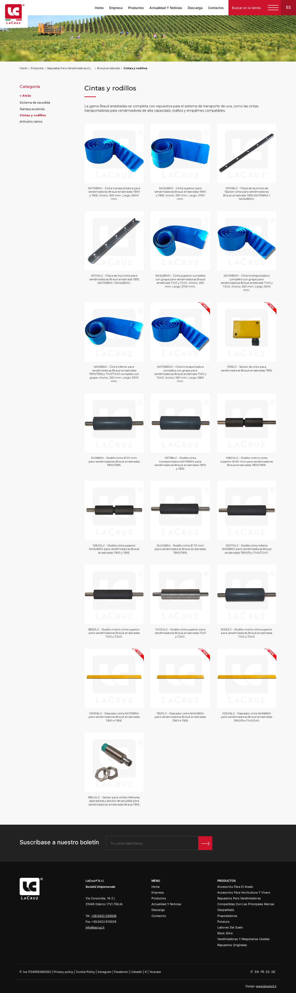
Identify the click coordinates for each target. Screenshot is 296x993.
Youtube (155, 972)
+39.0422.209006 (104, 916)
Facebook (121, 972)
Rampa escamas (32, 109)
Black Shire (225, 933)
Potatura (223, 921)
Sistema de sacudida (35, 103)
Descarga (195, 8)
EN (257, 972)
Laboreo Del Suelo (230, 927)
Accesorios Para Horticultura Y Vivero (243, 892)
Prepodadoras (227, 916)
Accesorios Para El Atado (235, 886)
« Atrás (25, 96)
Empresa (116, 8)
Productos (136, 8)
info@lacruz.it (95, 927)
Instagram (104, 972)
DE (273, 972)
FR (263, 972)
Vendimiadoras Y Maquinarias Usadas (243, 939)
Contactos (216, 8)
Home (99, 8)
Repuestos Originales (232, 945)
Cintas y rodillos (135, 68)
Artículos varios (31, 121)
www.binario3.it (266, 986)
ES (268, 972)
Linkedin (136, 972)
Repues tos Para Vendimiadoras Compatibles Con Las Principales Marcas (70, 68)
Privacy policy (63, 972)
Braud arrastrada (108, 68)
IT (252, 972)
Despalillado (225, 910)
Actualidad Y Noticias (165, 8)
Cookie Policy (85, 972)
